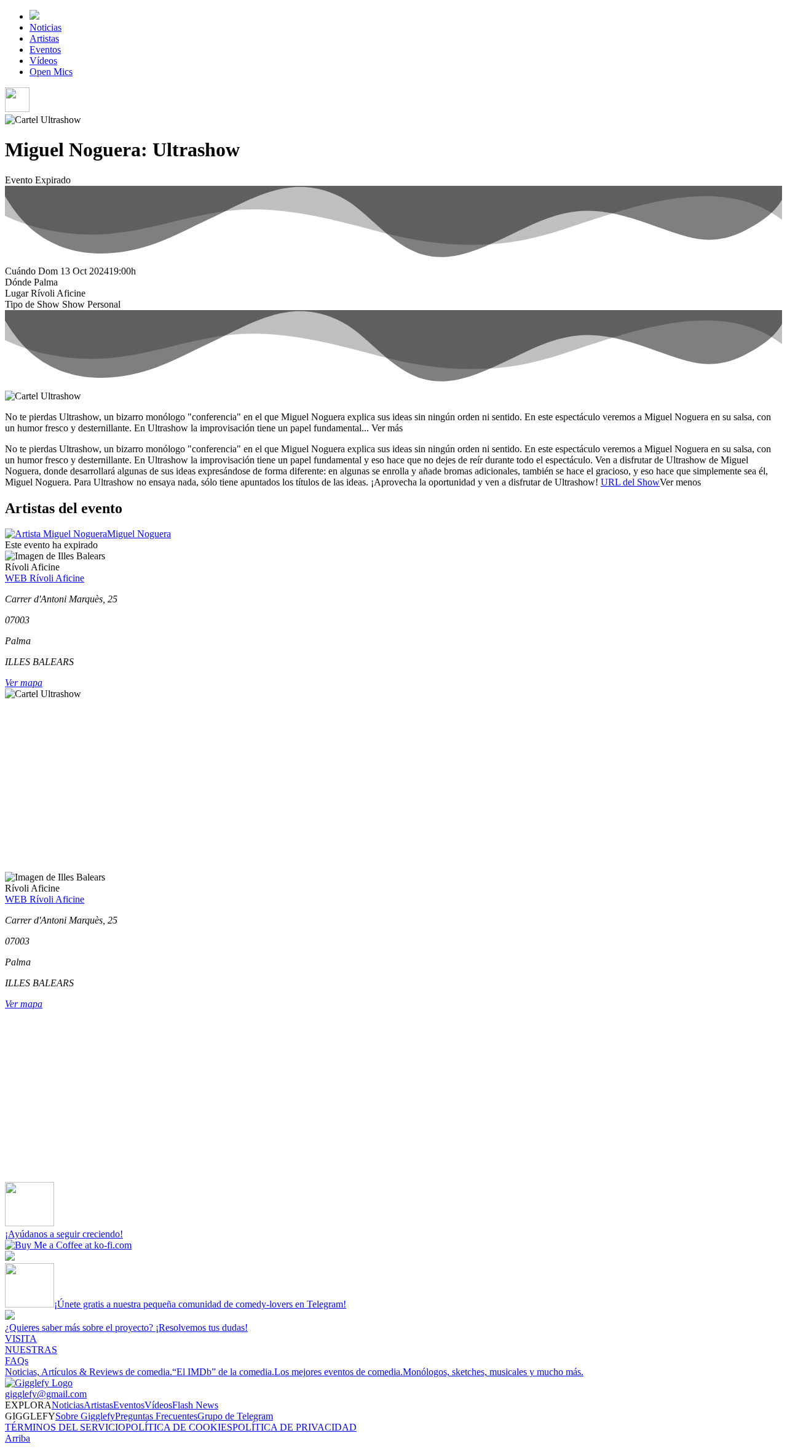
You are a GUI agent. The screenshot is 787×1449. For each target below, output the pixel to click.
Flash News (195, 1405)
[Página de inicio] (34, 16)
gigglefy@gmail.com (46, 1394)
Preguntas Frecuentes (156, 1416)
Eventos (45, 49)
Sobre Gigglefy (85, 1416)
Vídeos (43, 60)
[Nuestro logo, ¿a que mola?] (39, 1383)
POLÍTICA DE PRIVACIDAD (294, 1427)
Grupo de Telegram (235, 1416)
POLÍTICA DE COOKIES (178, 1427)
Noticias (45, 27)
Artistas (44, 38)
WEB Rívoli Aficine (44, 578)
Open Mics (51, 71)
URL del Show (630, 482)
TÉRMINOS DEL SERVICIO (65, 1427)
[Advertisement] (374, 786)
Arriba (17, 1438)
